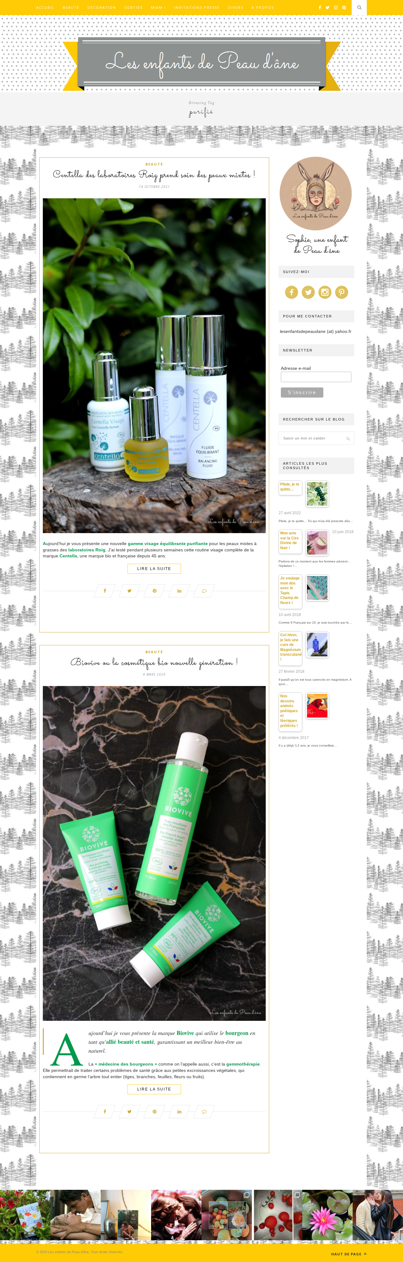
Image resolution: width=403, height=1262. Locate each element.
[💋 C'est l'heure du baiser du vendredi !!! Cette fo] (176, 1215)
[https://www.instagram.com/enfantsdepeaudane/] (325, 299)
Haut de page (347, 1254)
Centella (68, 555)
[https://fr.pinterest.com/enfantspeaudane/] (341, 299)
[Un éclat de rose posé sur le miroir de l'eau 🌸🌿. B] (327, 1215)
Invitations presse (197, 7)
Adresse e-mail (296, 368)
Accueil (45, 7)
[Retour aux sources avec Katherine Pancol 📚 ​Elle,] (25, 1215)
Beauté (71, 7)
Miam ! (158, 7)
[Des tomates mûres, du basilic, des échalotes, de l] (277, 1215)
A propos (263, 7)
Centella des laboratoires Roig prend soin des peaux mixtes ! (154, 175)
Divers (235, 7)
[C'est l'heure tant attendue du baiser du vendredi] (75, 1215)
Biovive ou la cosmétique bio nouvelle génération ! (154, 663)
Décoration (102, 7)
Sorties (133, 7)
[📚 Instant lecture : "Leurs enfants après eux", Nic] (126, 1215)
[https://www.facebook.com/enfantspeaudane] (291, 299)
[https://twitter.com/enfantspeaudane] (308, 299)
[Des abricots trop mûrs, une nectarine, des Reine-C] (227, 1215)
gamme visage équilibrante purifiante (168, 543)
